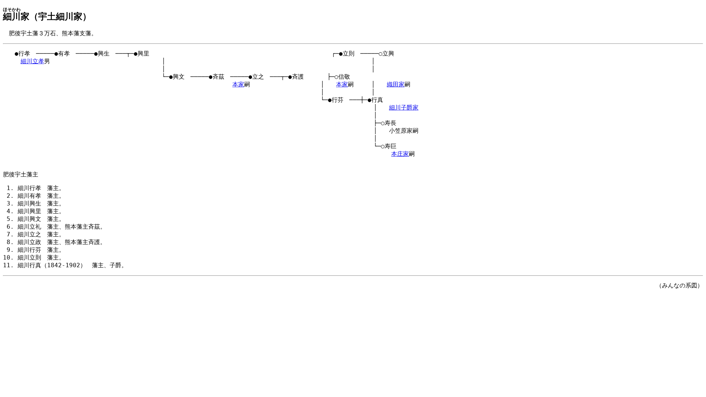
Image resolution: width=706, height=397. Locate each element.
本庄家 (400, 153)
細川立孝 (32, 61)
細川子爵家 (403, 107)
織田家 (395, 84)
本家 (238, 84)
